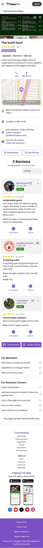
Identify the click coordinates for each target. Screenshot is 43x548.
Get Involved (21, 450)
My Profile (21, 436)
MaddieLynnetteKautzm (25, 243)
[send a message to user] (30, 183)
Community (21, 432)
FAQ (21, 459)
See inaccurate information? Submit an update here (19, 394)
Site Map (21, 467)
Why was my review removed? (15, 362)
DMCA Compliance (21, 532)
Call (16, 76)
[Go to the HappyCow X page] (21, 510)
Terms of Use (21, 527)
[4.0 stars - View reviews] (6, 47)
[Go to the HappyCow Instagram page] (33, 510)
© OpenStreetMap (29, 102)
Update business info (16, 135)
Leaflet (10, 102)
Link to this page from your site (15, 400)
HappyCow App (21, 473)
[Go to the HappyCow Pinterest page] (27, 510)
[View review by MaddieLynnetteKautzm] (9, 246)
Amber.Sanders (13, 132)
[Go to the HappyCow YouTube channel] (16, 510)
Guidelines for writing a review (15, 367)
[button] (21, 90)
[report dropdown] (38, 183)
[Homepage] (13, 4)
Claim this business (15, 143)
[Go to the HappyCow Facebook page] (10, 510)
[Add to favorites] (40, 17)
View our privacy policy (12, 372)
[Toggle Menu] (2, 4)
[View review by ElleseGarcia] (9, 186)
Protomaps (17, 102)
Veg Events (21, 442)
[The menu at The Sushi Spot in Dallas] (21, 26)
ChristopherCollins (27, 165)
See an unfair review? (11, 405)
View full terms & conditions (14, 410)
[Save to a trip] (34, 17)
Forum (21, 445)
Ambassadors (21, 439)
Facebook (26, 76)
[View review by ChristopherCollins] (9, 303)
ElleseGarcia (22, 183)
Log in (37, 4)
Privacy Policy (21, 522)
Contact (21, 462)
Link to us (21, 465)
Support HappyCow (21, 536)
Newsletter (21, 447)
